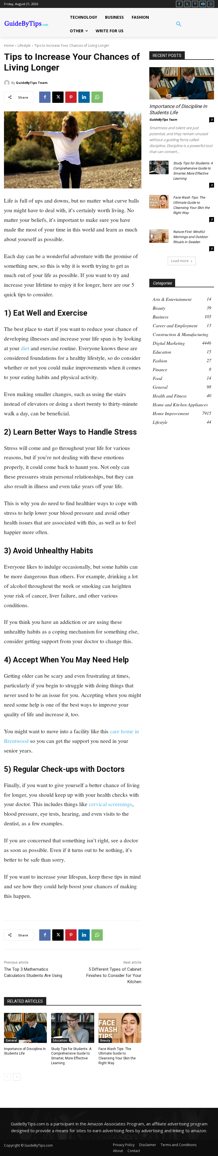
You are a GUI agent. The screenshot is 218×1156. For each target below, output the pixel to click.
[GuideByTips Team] (7, 83)
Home (9, 45)
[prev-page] (7, 1077)
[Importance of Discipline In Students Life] (25, 1028)
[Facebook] (179, 4)
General (11, 1040)
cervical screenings (110, 804)
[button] (179, 24)
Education (60, 1040)
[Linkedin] (84, 97)
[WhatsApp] (97, 97)
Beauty (105, 1040)
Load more (180, 260)
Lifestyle (24, 45)
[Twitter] (187, 4)
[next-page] (16, 1077)
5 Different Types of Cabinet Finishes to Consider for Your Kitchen (113, 975)
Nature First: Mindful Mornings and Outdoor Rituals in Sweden (190, 237)
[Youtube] (203, 4)
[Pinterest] (195, 4)
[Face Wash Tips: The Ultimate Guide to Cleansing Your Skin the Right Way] (119, 1028)
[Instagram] (210, 4)
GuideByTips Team (31, 82)
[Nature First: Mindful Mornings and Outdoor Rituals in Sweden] (159, 236)
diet (26, 348)
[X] (58, 97)
